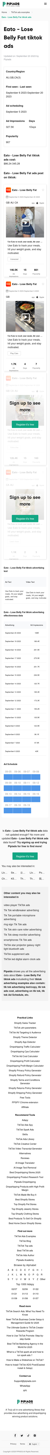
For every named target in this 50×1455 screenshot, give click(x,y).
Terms (22, 1444)
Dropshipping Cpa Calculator (25, 1051)
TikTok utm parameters (25, 1027)
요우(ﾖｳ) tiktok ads (25, 872)
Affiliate (25, 1107)
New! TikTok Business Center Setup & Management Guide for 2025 (25, 1321)
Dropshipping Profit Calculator (25, 1061)
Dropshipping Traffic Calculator (25, 1046)
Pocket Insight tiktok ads (43, 872)
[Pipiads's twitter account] (22, 1435)
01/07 (35, 1298)
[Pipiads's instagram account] (35, 1435)
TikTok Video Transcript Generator (25, 1148)
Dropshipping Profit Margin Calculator (25, 1065)
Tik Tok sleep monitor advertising (22, 934)
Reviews (25, 1158)
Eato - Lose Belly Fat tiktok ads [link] (16, 17)
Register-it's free (25, 424)
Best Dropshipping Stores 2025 (25, 1172)
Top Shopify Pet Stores (25, 1204)
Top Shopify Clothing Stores (25, 1213)
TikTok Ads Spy (25, 1124)
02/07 (14, 1289)
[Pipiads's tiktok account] (28, 1435)
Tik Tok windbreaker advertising (21, 910)
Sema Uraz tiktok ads (15, 872)
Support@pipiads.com (25, 1381)
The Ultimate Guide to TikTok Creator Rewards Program (25, 1329)
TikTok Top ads (25, 1245)
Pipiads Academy (25, 1260)
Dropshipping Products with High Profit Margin (25, 1188)
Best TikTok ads (25, 1250)
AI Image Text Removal (25, 1167)
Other (41, 1279)
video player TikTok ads (17, 905)
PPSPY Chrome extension (25, 1102)
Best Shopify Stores (25, 1199)
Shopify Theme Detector (25, 1037)
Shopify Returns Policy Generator (25, 1088)
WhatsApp (25, 1385)
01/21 (14, 1293)
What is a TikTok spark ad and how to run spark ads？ (25, 1353)
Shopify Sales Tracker (25, 1023)
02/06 (25, 1289)
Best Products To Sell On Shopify (25, 1218)
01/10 (35, 1293)
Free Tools (25, 1097)
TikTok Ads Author (25, 1255)
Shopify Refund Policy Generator (25, 1075)
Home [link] (5, 12)
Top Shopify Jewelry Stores (25, 1209)
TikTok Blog (25, 1241)
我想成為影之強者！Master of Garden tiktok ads (43, 878)
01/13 (25, 1293)
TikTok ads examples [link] (20, 12)
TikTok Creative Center (25, 1143)
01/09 (14, 1298)
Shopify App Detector (25, 1042)
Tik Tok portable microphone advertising (19, 917)
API (25, 1390)
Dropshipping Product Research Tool (25, 1177)
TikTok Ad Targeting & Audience (25, 1032)
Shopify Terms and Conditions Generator (25, 1081)
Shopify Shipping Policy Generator (25, 1092)
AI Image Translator (25, 1162)
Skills (25, 1134)
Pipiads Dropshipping (25, 1181)
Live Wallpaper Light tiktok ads (6, 872)
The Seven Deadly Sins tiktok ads (25, 878)
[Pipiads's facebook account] (15, 1435)
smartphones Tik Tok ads (18, 939)
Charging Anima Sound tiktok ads (6, 878)
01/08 (25, 1298)
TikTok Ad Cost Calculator (25, 1056)
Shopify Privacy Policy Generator (25, 1070)
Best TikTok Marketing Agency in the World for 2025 (25, 1345)
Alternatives (25, 1153)
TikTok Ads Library (25, 1139)
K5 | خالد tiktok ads (15, 878)
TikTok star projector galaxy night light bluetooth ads (22, 946)
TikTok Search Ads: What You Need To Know (25, 1313)
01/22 (35, 1289)
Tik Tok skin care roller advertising (23, 929)
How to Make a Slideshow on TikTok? (25, 1359)
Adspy (25, 1120)
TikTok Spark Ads (25, 1129)
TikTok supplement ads (16, 954)
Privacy (13, 1444)
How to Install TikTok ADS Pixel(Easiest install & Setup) (25, 1366)
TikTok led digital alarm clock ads (22, 959)
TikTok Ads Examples (25, 1236)
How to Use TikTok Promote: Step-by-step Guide (25, 1337)
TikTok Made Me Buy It (25, 1194)
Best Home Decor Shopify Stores (25, 1223)
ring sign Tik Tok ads (15, 924)
